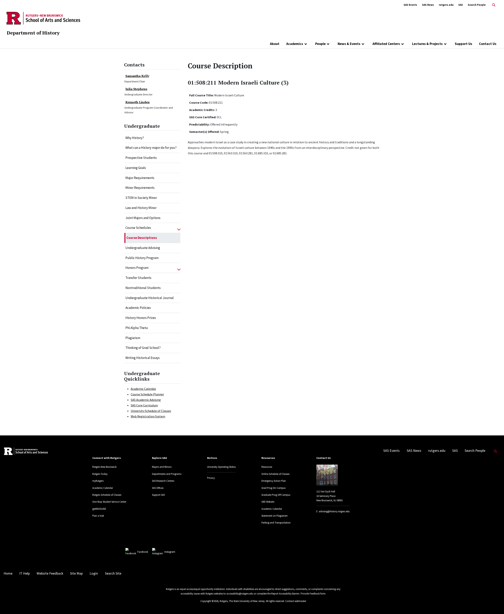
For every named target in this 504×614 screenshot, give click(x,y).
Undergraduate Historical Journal (149, 298)
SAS (460, 5)
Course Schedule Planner (147, 394)
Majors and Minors (161, 466)
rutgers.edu (446, 5)
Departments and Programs (166, 473)
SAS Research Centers (163, 480)
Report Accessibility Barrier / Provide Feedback (295, 593)
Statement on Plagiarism (274, 515)
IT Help (24, 573)
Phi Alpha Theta (136, 328)
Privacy (211, 477)
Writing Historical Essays (142, 358)
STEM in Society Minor (141, 198)
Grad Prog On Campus (273, 487)
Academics (294, 44)
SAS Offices (157, 487)
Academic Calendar (143, 389)
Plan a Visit (98, 515)
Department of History (33, 33)
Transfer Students (138, 278)
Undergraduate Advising (142, 248)
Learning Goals (135, 168)
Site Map (76, 573)
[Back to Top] (495, 604)
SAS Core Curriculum (144, 405)
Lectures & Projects (427, 44)
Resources (266, 466)
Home (8, 573)
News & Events (349, 44)
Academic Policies (138, 308)
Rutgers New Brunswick (104, 466)
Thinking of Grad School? (143, 348)
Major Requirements (139, 178)
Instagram (169, 551)
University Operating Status (221, 466)
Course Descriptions (141, 238)
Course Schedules (138, 227)
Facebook (142, 551)
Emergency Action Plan (273, 480)
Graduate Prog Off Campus (275, 494)
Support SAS (158, 494)
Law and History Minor (141, 208)
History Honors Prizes (140, 318)
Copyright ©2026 (209, 601)
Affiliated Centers (386, 44)
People (320, 44)
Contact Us (487, 44)
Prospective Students (141, 158)
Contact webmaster (295, 601)
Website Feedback (50, 573)
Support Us (463, 44)
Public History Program (141, 258)
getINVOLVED (99, 508)
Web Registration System (148, 416)
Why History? (134, 138)
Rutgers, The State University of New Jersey (242, 601)
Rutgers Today (99, 473)
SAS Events (410, 5)
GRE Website (267, 501)
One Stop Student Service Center (109, 501)
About (274, 44)
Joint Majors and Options (142, 218)
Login (94, 573)
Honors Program (136, 268)
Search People (477, 5)
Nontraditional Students (143, 288)
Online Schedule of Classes (275, 473)
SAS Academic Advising (146, 400)
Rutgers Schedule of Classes (106, 494)
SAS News (428, 5)
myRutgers (98, 480)
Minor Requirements (140, 187)
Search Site (113, 573)
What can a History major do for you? (151, 147)
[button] (178, 228)
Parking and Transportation (276, 522)
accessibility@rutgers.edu (239, 593)
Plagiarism (132, 338)
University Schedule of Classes (151, 411)
